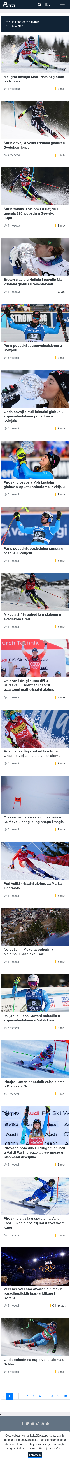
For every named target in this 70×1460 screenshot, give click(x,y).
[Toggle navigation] (62, 4)
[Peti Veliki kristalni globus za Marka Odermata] (35, 861)
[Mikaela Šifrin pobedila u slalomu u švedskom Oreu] (35, 592)
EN (47, 4)
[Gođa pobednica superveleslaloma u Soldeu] (35, 1337)
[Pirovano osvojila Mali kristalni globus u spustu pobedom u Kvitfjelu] (35, 460)
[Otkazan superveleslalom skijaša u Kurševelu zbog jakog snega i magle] (35, 795)
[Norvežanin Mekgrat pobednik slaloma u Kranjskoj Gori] (35, 927)
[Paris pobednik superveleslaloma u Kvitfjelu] (35, 323)
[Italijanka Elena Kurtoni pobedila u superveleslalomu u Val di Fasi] (35, 993)
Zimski (62, 88)
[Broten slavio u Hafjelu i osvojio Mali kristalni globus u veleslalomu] (35, 257)
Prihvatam (35, 1454)
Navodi (61, 291)
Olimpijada (59, 1305)
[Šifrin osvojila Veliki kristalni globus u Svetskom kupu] (35, 120)
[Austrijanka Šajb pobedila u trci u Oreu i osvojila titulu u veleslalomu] (35, 729)
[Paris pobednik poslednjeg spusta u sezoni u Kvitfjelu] (35, 526)
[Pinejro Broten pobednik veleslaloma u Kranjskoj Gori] (35, 1059)
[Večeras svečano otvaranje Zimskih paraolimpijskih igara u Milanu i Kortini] (35, 1266)
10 (65, 1396)
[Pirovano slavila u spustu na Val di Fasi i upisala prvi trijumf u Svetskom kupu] (35, 1196)
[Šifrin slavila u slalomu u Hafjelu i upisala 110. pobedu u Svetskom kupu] (35, 186)
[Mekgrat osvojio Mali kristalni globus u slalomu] (35, 54)
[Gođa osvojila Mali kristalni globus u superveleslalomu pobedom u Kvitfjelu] (35, 389)
